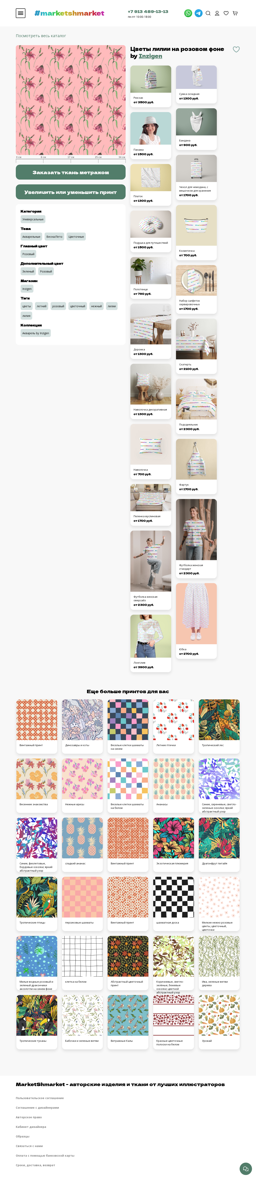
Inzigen (150, 55)
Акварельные (31, 237)
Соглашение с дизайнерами (37, 1107)
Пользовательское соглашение (40, 1098)
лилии (112, 306)
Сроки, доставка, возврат (35, 1165)
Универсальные (33, 219)
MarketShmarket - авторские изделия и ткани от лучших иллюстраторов (120, 1084)
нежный (96, 306)
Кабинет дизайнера (31, 1127)
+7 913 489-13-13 (148, 11)
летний (41, 306)
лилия (26, 316)
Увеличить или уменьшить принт (70, 191)
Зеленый (28, 271)
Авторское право (29, 1117)
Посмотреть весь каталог (41, 35)
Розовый (28, 254)
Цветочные (76, 237)
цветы (26, 306)
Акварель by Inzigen (35, 333)
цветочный (77, 306)
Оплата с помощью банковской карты (45, 1155)
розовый (58, 306)
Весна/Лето (54, 237)
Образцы (22, 1136)
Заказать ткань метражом (70, 172)
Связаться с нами (29, 1146)
